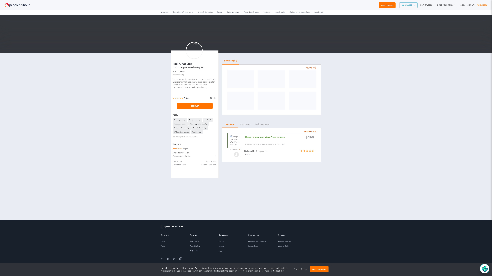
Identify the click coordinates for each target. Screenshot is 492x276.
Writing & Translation (205, 12)
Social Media (319, 12)
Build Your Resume (445, 5)
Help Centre (194, 250)
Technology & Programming (183, 12)
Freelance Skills (283, 246)
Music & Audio (280, 12)
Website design (197, 132)
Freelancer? (482, 5)
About (163, 241)
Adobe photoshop (180, 124)
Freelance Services (284, 241)
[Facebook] (162, 259)
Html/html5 (207, 120)
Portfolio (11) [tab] (230, 60)
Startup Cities (253, 246)
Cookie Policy (278, 271)
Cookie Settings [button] (301, 269)
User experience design (181, 128)
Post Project (387, 5)
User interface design (200, 128)
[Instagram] (181, 259)
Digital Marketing (233, 12)
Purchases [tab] (245, 124)
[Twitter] (168, 259)
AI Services (164, 12)
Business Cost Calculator (257, 241)
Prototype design (180, 120)
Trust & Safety (195, 246)
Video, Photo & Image (251, 12)
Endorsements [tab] (262, 124)
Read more (202, 87)
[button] (408, 5)
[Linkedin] (174, 259)
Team (163, 246)
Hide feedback (310, 131)
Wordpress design (195, 120)
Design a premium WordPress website (265, 136)
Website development (181, 132)
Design (219, 12)
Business (267, 12)
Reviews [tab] (230, 124)
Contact (195, 106)
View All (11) (311, 68)
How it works (426, 5)
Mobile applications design (198, 124)
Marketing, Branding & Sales (299, 12)
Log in (462, 5)
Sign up (471, 5)
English (175, 75)
